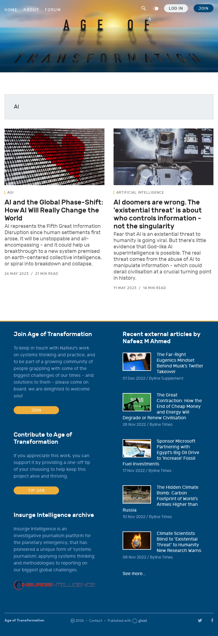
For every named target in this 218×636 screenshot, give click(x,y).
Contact (95, 621)
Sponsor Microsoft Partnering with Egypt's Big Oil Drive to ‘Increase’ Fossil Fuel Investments (161, 453)
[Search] (143, 7)
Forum (53, 9)
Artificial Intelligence (140, 193)
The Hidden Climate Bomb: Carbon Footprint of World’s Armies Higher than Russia (160, 499)
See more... (134, 573)
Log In (176, 8)
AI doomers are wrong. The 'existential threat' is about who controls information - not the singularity (158, 214)
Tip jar (36, 490)
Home (11, 9)
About (31, 9)
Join (203, 8)
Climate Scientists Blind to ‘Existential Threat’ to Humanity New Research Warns (179, 542)
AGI (10, 193)
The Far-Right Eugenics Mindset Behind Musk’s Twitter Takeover (180, 363)
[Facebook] (213, 620)
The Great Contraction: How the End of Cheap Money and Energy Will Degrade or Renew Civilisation (162, 406)
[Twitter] (200, 620)
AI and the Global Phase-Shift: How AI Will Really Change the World (54, 210)
